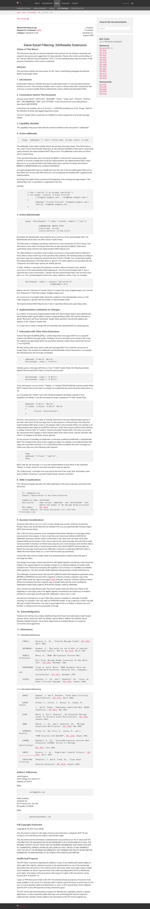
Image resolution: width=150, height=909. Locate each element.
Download (65, 3)
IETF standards (63, 8)
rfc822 (52, 580)
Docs (57, 3)
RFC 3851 (40, 748)
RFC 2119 (69, 651)
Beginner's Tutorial (24, 8)
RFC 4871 (53, 710)
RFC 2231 (56, 675)
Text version (22, 19)
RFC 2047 (47, 663)
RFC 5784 (103, 87)
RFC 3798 (67, 726)
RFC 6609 (103, 89)
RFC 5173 (57, 698)
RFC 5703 (103, 84)
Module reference (40, 8)
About (37, 3)
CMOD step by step (77, 8)
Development (47, 3)
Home (18, 12)
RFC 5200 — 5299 (48, 12)
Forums (75, 3)
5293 (39, 30)
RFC (39, 12)
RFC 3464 (83, 717)
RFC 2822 (85, 641)
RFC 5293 (44, 507)
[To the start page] (21, 906)
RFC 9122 (103, 94)
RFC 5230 (61, 764)
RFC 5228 (67, 682)
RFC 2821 (103, 57)
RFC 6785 (103, 91)
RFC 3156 (70, 736)
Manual (52, 8)
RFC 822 (102, 48)
